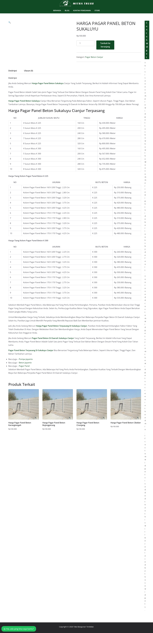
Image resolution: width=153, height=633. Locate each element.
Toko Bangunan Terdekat (83, 627)
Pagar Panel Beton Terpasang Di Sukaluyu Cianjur (30, 350)
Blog (67, 10)
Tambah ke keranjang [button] (23, 435)
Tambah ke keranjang (105, 45)
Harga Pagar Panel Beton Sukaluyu (24, 101)
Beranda (57, 10)
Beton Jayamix (25, 362)
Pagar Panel (24, 366)
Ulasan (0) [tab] (28, 70)
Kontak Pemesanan (82, 10)
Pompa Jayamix (26, 359)
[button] (40, 22)
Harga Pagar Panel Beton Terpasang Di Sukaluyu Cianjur (61, 326)
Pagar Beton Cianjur (94, 57)
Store (97, 10)
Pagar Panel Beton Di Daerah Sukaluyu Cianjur (53, 338)
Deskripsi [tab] (12, 70)
